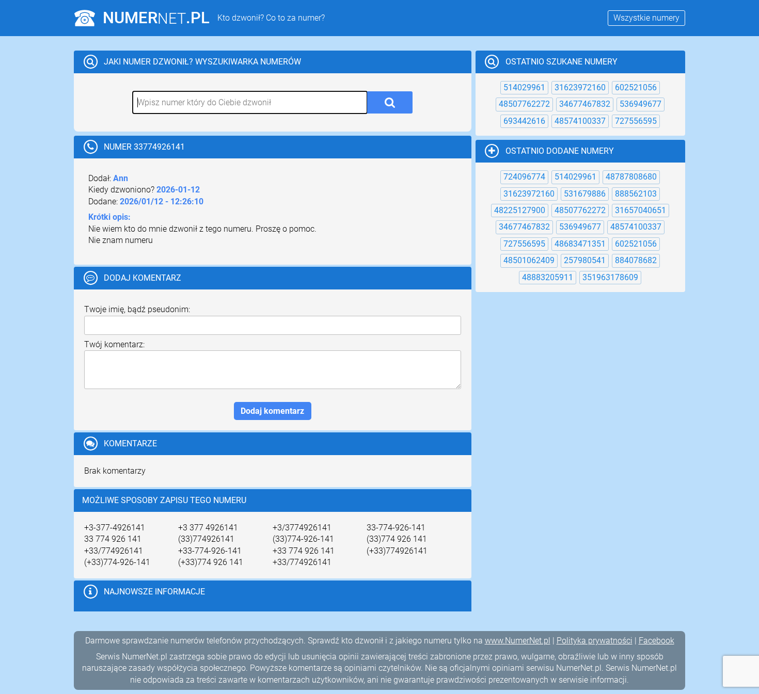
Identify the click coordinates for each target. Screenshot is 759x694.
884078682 (636, 260)
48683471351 (580, 244)
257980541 (585, 260)
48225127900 (519, 210)
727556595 (636, 121)
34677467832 (584, 104)
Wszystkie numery (646, 18)
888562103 (636, 194)
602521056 (636, 87)
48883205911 (547, 277)
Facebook (656, 640)
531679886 (585, 194)
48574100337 (580, 121)
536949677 (640, 104)
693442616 (524, 121)
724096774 (524, 177)
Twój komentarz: (114, 344)
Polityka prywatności (594, 640)
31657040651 (640, 210)
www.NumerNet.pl (517, 640)
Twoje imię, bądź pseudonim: (137, 309)
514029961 (524, 87)
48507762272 (524, 104)
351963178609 (610, 277)
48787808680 (631, 177)
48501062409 (529, 260)
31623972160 (580, 87)
